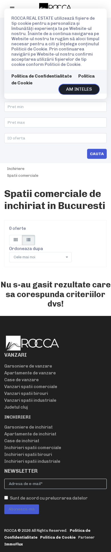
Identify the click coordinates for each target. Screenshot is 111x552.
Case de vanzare (21, 379)
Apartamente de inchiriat (30, 434)
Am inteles (79, 89)
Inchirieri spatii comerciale (32, 447)
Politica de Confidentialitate (41, 76)
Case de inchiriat (21, 440)
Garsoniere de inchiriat (28, 427)
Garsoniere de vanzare (28, 366)
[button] (40, 257)
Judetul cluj (16, 407)
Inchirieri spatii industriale (32, 461)
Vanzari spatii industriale (30, 400)
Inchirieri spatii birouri (28, 454)
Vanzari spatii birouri (26, 393)
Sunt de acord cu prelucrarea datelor (49, 498)
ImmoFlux (13, 544)
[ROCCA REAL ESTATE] (55, 7)
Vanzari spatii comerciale (30, 386)
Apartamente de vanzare (30, 373)
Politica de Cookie (58, 537)
